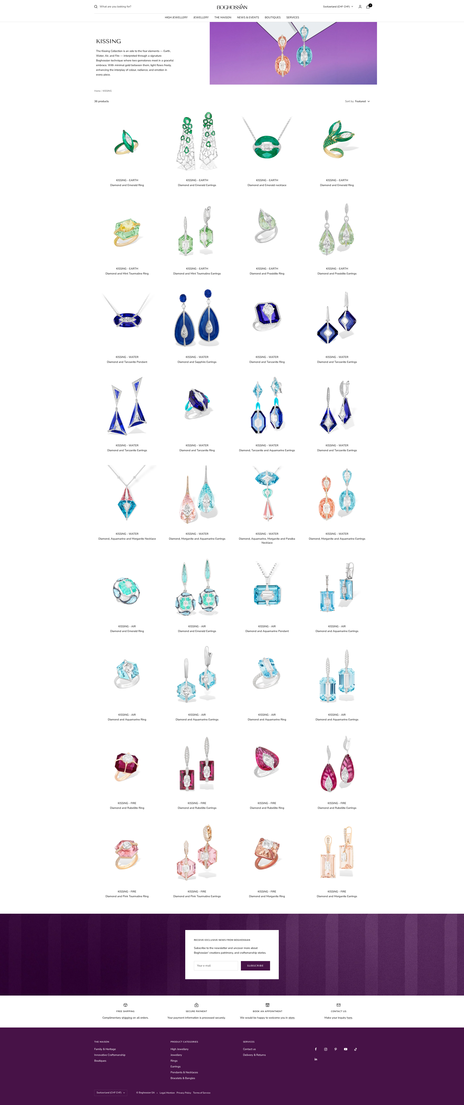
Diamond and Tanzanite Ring (267, 362)
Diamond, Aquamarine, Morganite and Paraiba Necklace (267, 541)
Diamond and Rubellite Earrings (197, 808)
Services (292, 17)
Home (97, 91)
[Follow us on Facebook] (316, 1049)
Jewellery (201, 17)
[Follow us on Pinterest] (336, 1049)
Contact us (249, 1049)
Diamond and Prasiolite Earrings (337, 273)
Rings (174, 1061)
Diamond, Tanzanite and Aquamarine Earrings (267, 450)
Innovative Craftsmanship (109, 1055)
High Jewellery (176, 17)
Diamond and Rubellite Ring (127, 808)
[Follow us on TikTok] (356, 1049)
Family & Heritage (105, 1049)
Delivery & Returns (254, 1055)
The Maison (222, 17)
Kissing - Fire (127, 803)
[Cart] (368, 6)
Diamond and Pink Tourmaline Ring (127, 896)
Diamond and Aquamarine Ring (127, 719)
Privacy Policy (184, 1092)
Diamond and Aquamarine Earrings (337, 631)
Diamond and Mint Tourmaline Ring (127, 273)
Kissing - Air (127, 626)
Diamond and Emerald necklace (267, 185)
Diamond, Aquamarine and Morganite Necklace (127, 539)
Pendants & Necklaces (184, 1072)
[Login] (360, 6)
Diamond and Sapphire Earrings (197, 362)
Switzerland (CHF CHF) (336, 6)
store (292, 1018)
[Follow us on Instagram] (326, 1049)
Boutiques (273, 17)
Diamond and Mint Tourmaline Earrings (197, 273)
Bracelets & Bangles (183, 1078)
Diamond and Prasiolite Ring (267, 273)
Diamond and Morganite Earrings (337, 896)
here (349, 1018)
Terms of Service (201, 1092)
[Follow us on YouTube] (346, 1049)
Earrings (176, 1066)
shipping (127, 1018)
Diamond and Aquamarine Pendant (267, 631)
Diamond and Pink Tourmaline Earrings (197, 896)
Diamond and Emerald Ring (127, 185)
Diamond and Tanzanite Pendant (127, 362)
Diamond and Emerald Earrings (197, 185)
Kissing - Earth (127, 180)
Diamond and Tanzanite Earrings (337, 362)
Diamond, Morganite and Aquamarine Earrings (197, 539)
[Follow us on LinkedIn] (316, 1059)
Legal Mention (168, 1092)
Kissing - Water (127, 357)
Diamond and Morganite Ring (267, 896)
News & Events (248, 17)
